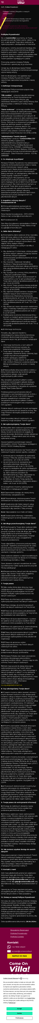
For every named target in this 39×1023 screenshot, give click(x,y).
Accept (19, 1008)
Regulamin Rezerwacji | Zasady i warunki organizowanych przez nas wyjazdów (17, 20)
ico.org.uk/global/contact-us (11, 685)
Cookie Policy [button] (31, 998)
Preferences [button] (12, 1003)
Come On (20, 2)
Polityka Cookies (17, 937)
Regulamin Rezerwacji (19, 930)
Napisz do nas (19, 956)
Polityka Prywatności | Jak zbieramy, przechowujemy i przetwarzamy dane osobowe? (20, 27)
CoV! (2, 7)
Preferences (20, 1018)
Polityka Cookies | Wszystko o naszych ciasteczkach (16, 12)
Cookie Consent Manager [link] (10, 978)
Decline (19, 1013)
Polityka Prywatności (11, 7)
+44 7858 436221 (18, 947)
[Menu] (2, 2)
